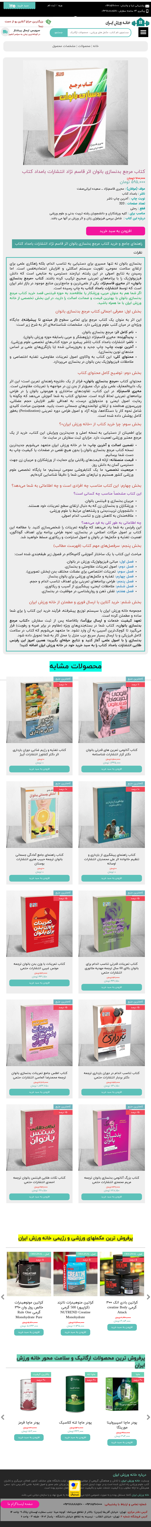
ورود (60, 5)
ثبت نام (51, 5)
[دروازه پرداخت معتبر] (75, 1496)
